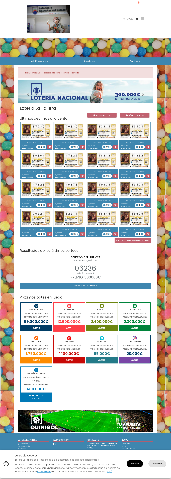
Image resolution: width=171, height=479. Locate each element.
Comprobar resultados (85, 285)
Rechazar (157, 463)
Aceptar (135, 463)
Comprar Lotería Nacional (36, 397)
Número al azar (136, 115)
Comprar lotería (24, 446)
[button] (28, 95)
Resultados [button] (90, 61)
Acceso (129, 19)
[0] (138, 19)
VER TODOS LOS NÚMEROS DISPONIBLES (133, 240)
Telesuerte (126, 444)
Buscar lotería (103, 115)
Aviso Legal (126, 446)
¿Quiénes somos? (24, 444)
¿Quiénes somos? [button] (40, 61)
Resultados (22, 448)
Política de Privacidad (130, 448)
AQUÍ (109, 471)
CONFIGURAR (44, 471)
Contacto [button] (135, 61)
